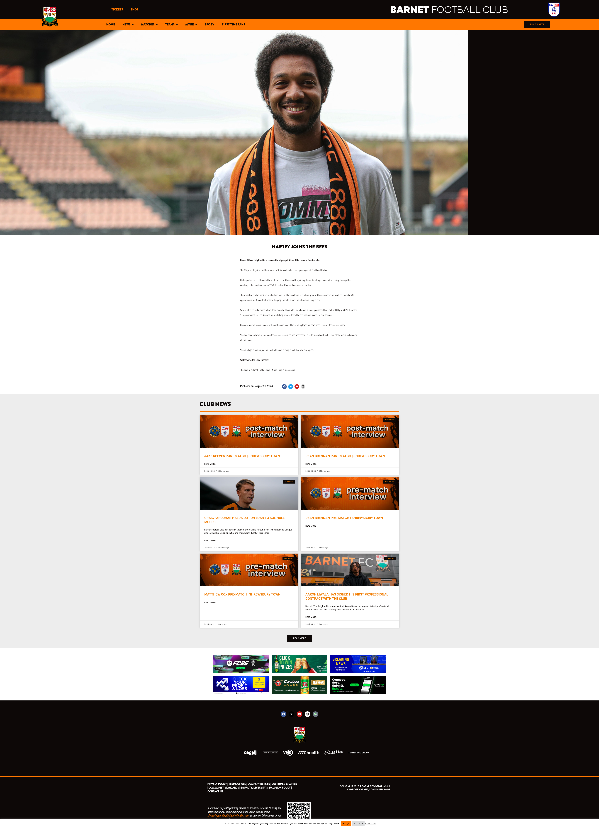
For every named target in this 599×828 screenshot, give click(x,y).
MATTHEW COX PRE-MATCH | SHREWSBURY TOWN (242, 594)
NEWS (126, 24)
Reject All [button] (358, 823)
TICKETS (117, 9)
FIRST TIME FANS (233, 24)
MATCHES (147, 24)
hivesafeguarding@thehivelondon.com (228, 815)
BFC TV (209, 24)
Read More (370, 823)
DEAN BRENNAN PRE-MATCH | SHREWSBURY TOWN (344, 518)
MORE (189, 24)
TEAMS (170, 24)
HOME (110, 24)
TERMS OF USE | (238, 784)
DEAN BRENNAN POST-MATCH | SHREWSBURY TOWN (345, 456)
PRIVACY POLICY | (217, 784)
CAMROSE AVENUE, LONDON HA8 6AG (368, 789)
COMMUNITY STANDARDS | (224, 787)
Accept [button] (346, 823)
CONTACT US (215, 791)
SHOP (135, 9)
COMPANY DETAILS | (259, 784)
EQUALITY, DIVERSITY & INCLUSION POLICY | (266, 787)
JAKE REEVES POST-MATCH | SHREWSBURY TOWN (242, 456)
